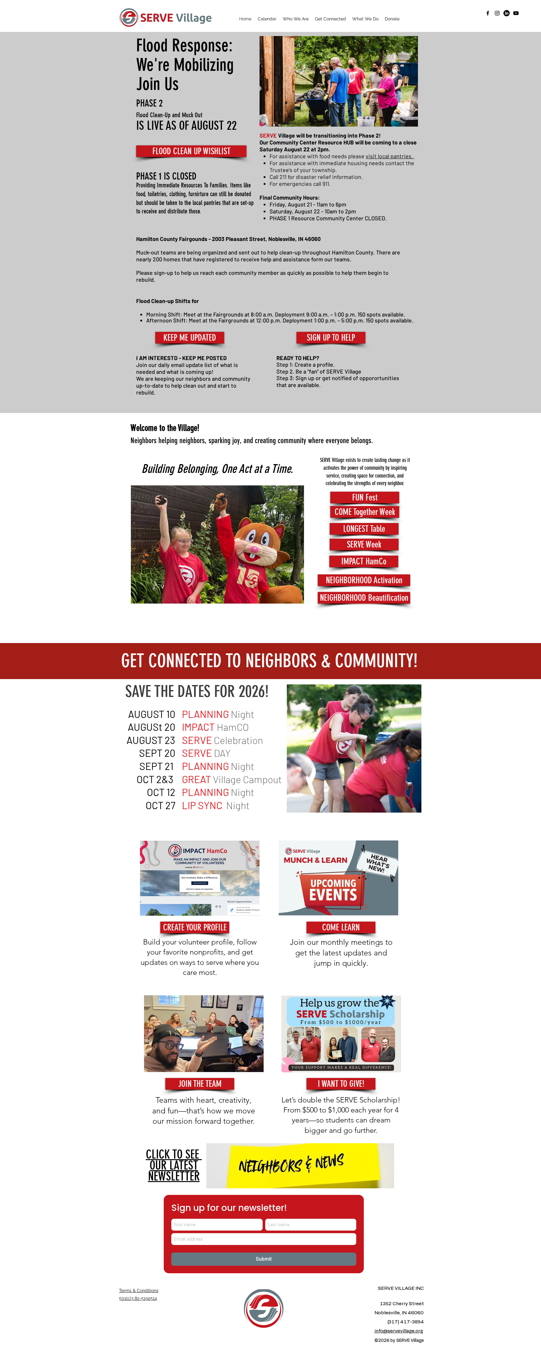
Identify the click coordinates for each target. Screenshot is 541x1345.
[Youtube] (516, 13)
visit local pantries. (390, 156)
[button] (296, 19)
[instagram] (497, 13)
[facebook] (488, 13)
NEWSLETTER (174, 1165)
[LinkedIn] (506, 13)
